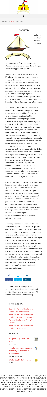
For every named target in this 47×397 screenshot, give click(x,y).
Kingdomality (23, 7)
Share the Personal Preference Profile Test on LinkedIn (23, 320)
